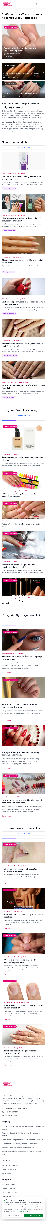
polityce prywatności (23, 1211)
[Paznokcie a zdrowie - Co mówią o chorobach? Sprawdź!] (23, 41)
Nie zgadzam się (13, 1215)
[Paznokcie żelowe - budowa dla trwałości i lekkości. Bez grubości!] (23, 71)
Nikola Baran (6, 257)
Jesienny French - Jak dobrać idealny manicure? (18, 1148)
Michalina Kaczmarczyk (9, 382)
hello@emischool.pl (11, 1115)
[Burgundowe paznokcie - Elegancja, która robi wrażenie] (23, 89)
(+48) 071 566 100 (11, 1112)
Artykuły (6, 1121)
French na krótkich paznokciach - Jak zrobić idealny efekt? (22, 1140)
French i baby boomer (10, 355)
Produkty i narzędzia (9, 188)
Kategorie (6, 1179)
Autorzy (6, 1160)
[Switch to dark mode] (37, 4)
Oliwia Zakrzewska (8, 173)
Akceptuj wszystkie (34, 1215)
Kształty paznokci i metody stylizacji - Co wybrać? (19, 1144)
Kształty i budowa (9, 65)
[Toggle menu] (43, 4)
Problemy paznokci (10, 27)
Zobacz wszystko (23, 148)
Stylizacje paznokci (10, 83)
